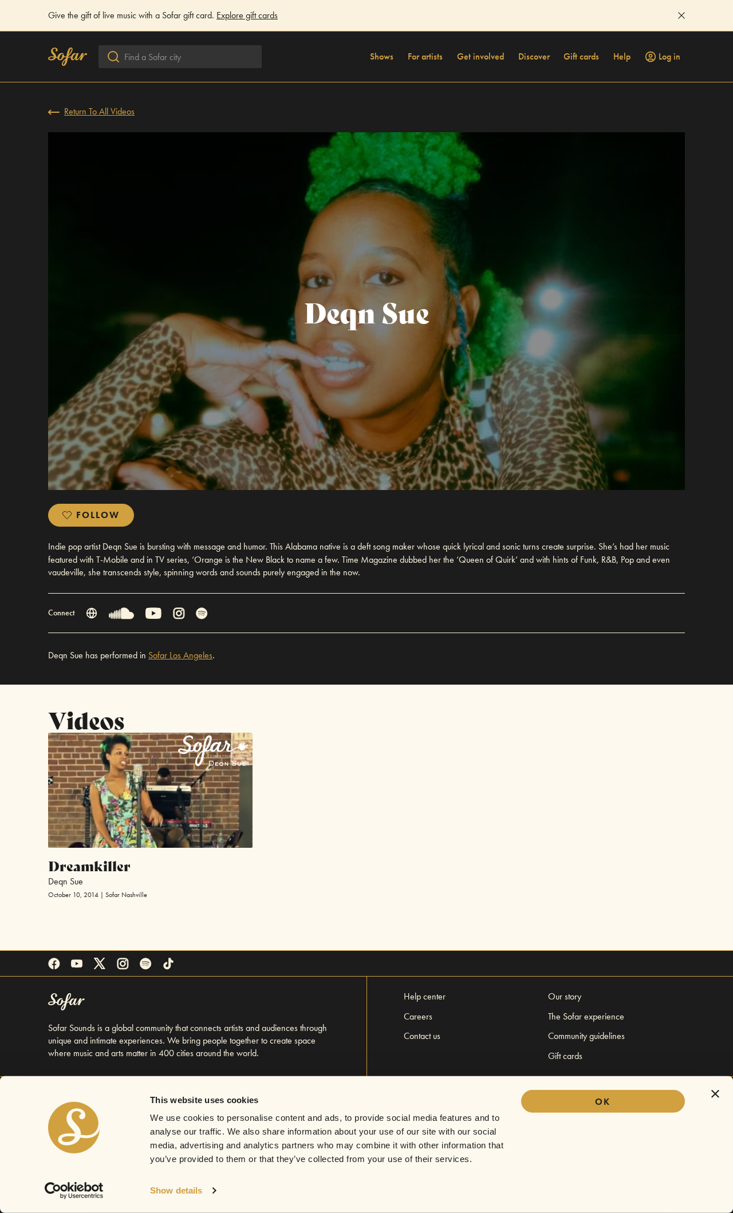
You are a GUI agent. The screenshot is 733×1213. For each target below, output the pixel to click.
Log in (669, 56)
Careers (418, 1016)
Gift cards (581, 56)
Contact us (422, 1036)
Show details (176, 1190)
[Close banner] (715, 1094)
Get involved (480, 56)
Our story (564, 996)
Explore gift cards (247, 15)
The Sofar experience (586, 1016)
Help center (425, 996)
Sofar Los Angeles (180, 655)
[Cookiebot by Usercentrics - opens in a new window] (74, 1190)
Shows (381, 56)
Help (621, 56)
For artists (425, 56)
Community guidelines (586, 1036)
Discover (534, 56)
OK (602, 1102)
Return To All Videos (99, 111)
